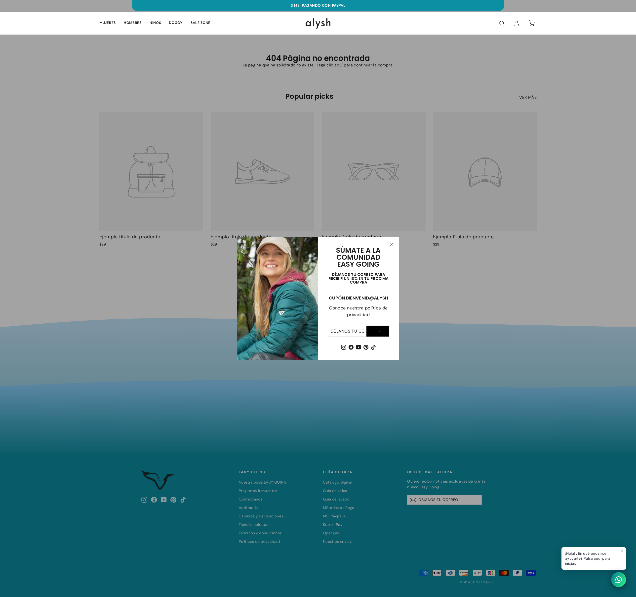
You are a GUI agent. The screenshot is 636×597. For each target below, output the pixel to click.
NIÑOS (155, 22)
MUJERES (107, 22)
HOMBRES (133, 22)
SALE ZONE (200, 22)
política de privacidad (367, 311)
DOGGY (176, 22)
